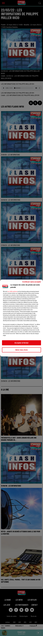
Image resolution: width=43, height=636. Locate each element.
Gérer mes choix (21, 350)
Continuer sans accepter (31, 282)
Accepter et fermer (21, 343)
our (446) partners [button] (12, 291)
